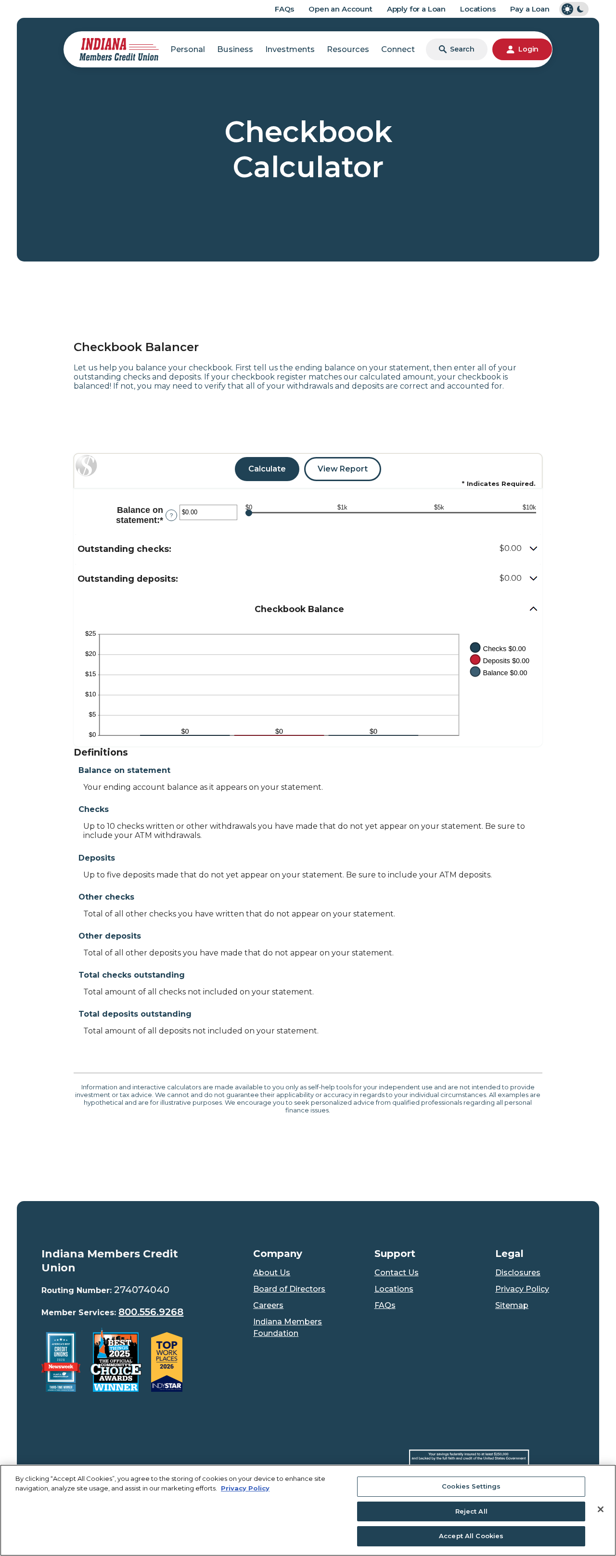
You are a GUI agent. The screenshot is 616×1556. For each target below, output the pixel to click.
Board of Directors (289, 1289)
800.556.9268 (150, 1312)
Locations (478, 8)
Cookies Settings (471, 1486)
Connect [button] (398, 49)
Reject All (471, 1511)
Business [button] (235, 49)
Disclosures (517, 1272)
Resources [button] (348, 49)
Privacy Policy (522, 1289)
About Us (271, 1272)
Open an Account (340, 8)
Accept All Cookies (471, 1536)
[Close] (600, 1509)
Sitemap (511, 1305)
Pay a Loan (530, 8)
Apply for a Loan (416, 8)
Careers (268, 1305)
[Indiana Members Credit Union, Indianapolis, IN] (119, 48)
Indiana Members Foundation (287, 1327)
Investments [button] (290, 49)
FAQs (284, 8)
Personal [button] (187, 49)
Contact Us (396, 1272)
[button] (308, 549)
